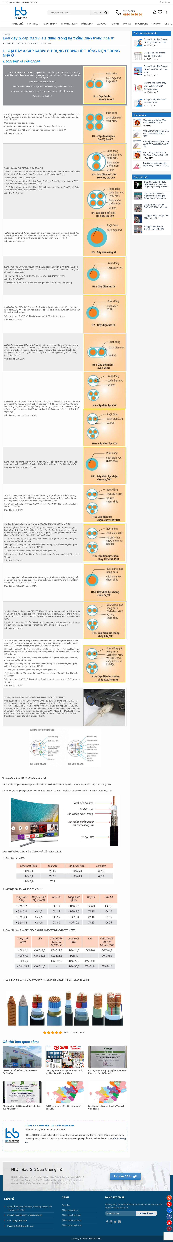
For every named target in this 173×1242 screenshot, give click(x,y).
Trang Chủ (17, 24)
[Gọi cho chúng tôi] (166, 2)
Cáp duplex (15, 72)
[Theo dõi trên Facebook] (160, 2)
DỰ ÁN (115, 24)
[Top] (169, 1228)
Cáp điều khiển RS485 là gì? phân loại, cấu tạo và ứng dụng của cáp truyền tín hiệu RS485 (155, 184)
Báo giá (127, 24)
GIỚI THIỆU (32, 24)
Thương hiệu (68, 24)
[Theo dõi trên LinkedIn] (119, 1222)
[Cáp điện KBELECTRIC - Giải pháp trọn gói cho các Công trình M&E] (21, 12)
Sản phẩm (49, 24)
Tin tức (6, 34)
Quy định (66, 1205)
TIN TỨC (156, 24)
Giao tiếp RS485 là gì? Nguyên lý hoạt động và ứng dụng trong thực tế (155, 195)
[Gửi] (105, 12)
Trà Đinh (9, 43)
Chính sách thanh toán (72, 1225)
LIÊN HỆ (168, 24)
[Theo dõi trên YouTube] (169, 2)
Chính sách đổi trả (70, 1210)
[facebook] (169, 1216)
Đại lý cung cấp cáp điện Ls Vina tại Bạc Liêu (63, 1107)
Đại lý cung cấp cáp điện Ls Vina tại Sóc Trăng (106, 1107)
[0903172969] (169, 1210)
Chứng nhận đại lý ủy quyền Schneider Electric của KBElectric (107, 1071)
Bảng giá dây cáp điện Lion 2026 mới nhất (156, 216)
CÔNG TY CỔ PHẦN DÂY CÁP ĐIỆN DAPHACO (20, 1071)
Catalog (101, 24)
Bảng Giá (86, 24)
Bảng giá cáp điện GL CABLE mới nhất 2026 (154, 227)
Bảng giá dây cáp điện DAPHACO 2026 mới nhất (155, 206)
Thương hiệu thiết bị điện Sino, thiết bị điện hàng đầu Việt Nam (64, 1071)
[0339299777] (169, 1204)
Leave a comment (35, 43)
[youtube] (169, 1222)
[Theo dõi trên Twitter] (115, 1222)
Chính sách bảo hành (71, 1215)
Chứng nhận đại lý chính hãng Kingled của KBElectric (21, 1107)
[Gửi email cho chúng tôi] (163, 2)
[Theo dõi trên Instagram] (111, 1222)
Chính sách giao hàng (71, 1220)
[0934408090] (169, 1197)
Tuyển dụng (141, 24)
